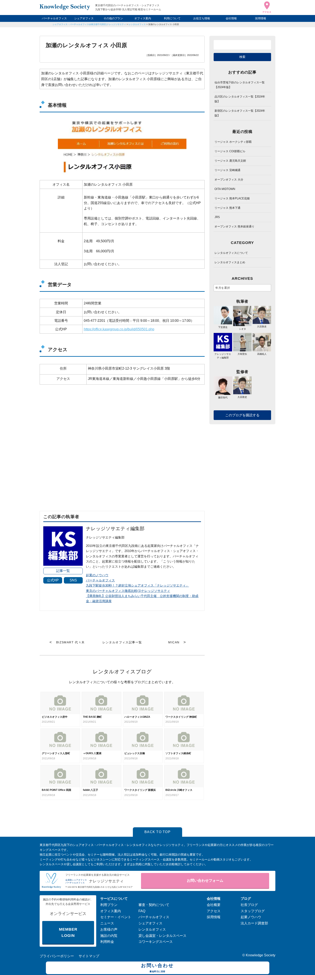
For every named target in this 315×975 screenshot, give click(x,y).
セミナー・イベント (115, 917)
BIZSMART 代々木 (70, 642)
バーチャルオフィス (54, 18)
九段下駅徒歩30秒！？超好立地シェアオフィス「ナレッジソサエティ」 (137, 585)
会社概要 (213, 905)
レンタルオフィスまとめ (229, 262)
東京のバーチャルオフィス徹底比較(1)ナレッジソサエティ (128, 591)
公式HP (53, 580)
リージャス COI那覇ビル (229, 151)
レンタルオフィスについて (231, 252)
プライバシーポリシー (57, 956)
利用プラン (108, 905)
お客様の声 (108, 929)
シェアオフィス (84, 18)
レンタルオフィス (137, 24)
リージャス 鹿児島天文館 (230, 160)
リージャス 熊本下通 (227, 207)
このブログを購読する (242, 415)
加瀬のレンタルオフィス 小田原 (163, 24)
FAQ (141, 911)
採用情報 (260, 18)
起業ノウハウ (251, 917)
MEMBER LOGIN (68, 932)
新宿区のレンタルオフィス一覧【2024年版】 (239, 113)
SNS (73, 580)
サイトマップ (89, 956)
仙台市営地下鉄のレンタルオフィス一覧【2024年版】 (239, 85)
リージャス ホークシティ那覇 (233, 141)
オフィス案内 (142, 18)
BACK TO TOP (157, 832)
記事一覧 (63, 571)
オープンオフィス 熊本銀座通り (234, 226)
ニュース (107, 923)
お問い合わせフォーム (205, 881)
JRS (217, 217)
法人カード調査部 (254, 923)
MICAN (173, 642)
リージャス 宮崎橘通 (227, 170)
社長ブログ (249, 905)
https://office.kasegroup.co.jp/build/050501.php (119, 329)
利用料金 (107, 941)
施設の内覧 (108, 935)
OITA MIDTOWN (224, 189)
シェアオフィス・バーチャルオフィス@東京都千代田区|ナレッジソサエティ (89, 24)
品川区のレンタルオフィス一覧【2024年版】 (239, 99)
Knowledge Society (260, 955)
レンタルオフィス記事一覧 (122, 642)
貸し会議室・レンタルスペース (162, 935)
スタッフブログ (253, 911)
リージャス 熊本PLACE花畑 (232, 198)
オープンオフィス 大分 (228, 179)
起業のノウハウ (97, 575)
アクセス (213, 911)
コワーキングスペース (155, 941)
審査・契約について (153, 905)
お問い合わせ (157, 967)
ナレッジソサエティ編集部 (222, 356)
